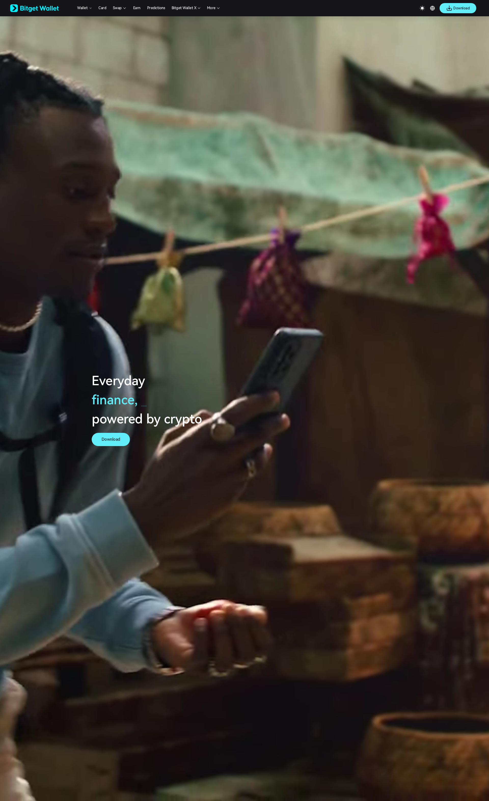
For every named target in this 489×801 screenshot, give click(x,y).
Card (102, 8)
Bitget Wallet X (184, 8)
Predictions (156, 8)
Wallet (82, 8)
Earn (136, 8)
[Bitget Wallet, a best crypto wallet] (41, 8)
